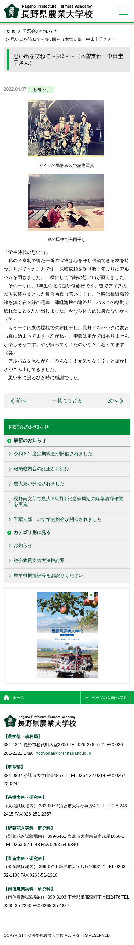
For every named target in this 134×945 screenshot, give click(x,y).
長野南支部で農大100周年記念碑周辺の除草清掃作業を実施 (68, 501)
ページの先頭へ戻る (109, 697)
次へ (113, 400)
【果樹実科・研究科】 (25, 797)
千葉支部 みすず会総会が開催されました (58, 519)
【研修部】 (14, 766)
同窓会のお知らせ (40, 31)
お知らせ (41, 89)
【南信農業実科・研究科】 (29, 888)
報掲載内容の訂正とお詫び (41, 468)
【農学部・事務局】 (23, 736)
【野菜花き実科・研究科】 (29, 828)
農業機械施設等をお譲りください (48, 575)
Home (9, 31)
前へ (21, 400)
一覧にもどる (67, 400)
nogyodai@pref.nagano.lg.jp (63, 753)
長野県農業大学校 (48, 11)
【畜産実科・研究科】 (25, 858)
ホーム (18, 697)
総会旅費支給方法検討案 (39, 560)
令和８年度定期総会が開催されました (53, 453)
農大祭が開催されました (39, 483)
